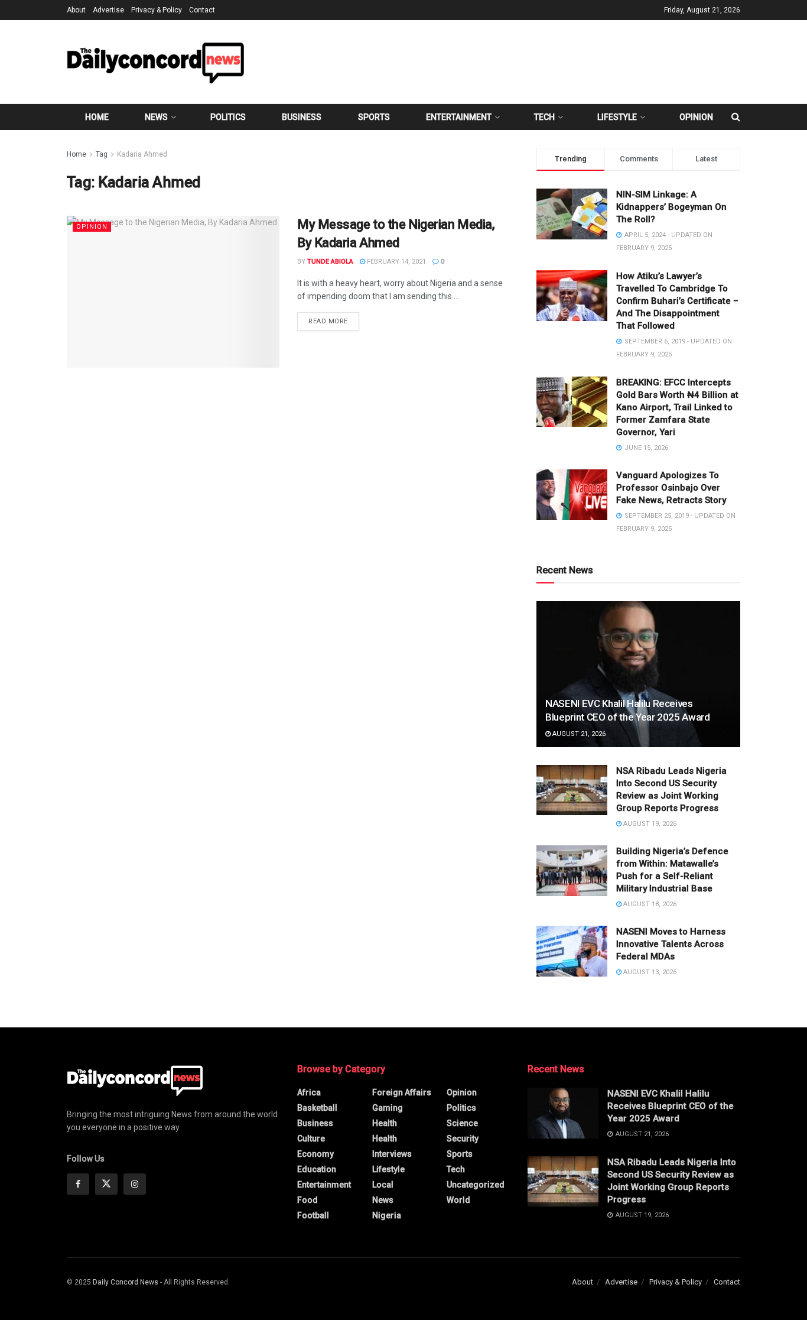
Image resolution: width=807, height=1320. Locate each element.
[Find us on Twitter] (106, 1184)
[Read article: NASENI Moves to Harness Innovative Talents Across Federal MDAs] (571, 951)
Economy (315, 1154)
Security (463, 1138)
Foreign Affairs (401, 1092)
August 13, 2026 (648, 972)
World (458, 1200)
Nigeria (386, 1215)
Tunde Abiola (330, 261)
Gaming (387, 1108)
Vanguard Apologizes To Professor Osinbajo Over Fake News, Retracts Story (671, 487)
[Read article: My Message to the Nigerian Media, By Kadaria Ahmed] (173, 292)
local (382, 1184)
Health (384, 1123)
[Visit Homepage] (155, 61)
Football (313, 1215)
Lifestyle (617, 117)
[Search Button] (735, 117)
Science (462, 1123)
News (156, 117)
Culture (311, 1138)
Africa (309, 1092)
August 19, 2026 (648, 824)
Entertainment (459, 117)
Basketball (317, 1108)
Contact (202, 10)
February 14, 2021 (395, 261)
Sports (374, 117)
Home (97, 117)
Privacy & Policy (156, 10)
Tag (102, 154)
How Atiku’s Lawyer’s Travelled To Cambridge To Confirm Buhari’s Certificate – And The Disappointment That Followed (677, 301)
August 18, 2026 (648, 904)
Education (316, 1169)
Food (307, 1200)
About (76, 10)
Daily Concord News (125, 1282)
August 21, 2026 (578, 734)
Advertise (108, 10)
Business (301, 117)
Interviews (392, 1154)
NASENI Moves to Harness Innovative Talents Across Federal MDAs (670, 944)
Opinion (696, 117)
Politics (228, 117)
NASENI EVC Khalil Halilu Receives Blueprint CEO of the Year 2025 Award (670, 1106)
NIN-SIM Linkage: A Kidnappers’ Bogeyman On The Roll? (671, 207)
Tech (544, 117)
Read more (333, 321)
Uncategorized (476, 1184)
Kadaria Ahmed (142, 154)
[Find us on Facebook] (78, 1184)
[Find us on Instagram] (134, 1184)
